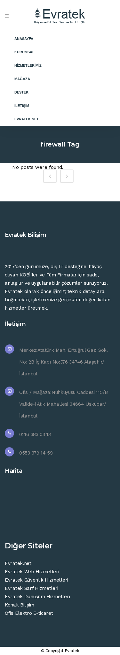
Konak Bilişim (19, 605)
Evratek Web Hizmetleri (32, 572)
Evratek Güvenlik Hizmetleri (36, 580)
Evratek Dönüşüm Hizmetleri (37, 596)
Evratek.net (18, 563)
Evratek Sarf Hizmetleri (31, 588)
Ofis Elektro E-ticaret (29, 613)
